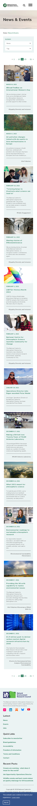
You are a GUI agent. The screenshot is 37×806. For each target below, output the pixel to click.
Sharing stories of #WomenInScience (14, 241)
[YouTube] (28, 709)
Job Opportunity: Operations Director (17, 774)
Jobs (5, 728)
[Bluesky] (22, 709)
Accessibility (8, 746)
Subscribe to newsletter (12, 738)
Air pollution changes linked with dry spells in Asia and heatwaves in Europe (17, 140)
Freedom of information (12, 750)
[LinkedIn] (10, 709)
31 (31, 59)
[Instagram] (4, 709)
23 (19, 59)
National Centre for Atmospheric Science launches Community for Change (16, 340)
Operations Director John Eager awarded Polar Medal (18, 392)
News (5, 720)
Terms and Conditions (11, 754)
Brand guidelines (9, 742)
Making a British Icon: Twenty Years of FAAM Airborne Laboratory (16, 437)
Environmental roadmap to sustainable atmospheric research (17, 532)
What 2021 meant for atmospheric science (15, 485)
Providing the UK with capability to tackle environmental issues (15, 585)
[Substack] (16, 709)
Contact (6, 758)
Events (5, 724)
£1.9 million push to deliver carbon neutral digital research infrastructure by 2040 (18, 640)
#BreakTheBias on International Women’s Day (18, 89)
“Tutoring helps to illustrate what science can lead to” (18, 191)
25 (25, 59)
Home (5, 33)
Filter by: (8, 39)
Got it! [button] (6, 802)
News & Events (13, 33)
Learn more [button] (16, 797)
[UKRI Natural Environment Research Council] (18, 694)
